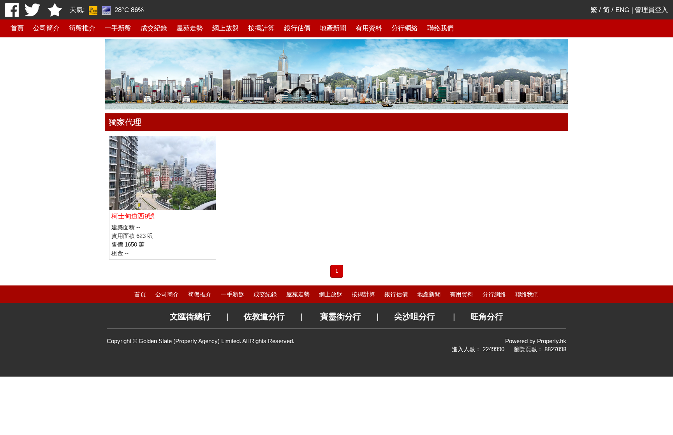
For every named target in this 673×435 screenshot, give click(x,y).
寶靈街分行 (340, 316)
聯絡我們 (440, 28)
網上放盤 (225, 28)
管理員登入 (651, 10)
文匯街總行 (190, 316)
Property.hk (551, 341)
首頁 (17, 28)
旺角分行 (486, 316)
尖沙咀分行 (414, 316)
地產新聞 (333, 28)
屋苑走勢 (189, 28)
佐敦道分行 (264, 316)
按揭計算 (261, 28)
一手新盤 (118, 28)
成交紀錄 (154, 28)
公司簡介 (46, 28)
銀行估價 (297, 28)
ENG (622, 10)
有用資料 (369, 28)
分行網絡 (404, 28)
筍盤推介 (82, 28)
